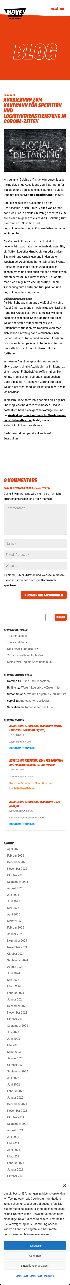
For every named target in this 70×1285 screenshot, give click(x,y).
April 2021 (13, 1150)
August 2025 (15, 888)
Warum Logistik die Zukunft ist (40, 687)
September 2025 (17, 881)
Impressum (49, 1276)
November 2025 (17, 868)
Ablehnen (35, 1255)
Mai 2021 (13, 1143)
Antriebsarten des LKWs (34, 700)
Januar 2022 (15, 1097)
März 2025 (14, 921)
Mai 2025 (13, 908)
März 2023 (14, 1052)
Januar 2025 (15, 934)
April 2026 (13, 849)
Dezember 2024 (17, 940)
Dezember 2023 (17, 1006)
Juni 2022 (13, 1084)
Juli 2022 (13, 1078)
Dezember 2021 (17, 1104)
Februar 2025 (15, 927)
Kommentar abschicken (43, 595)
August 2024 (15, 967)
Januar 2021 (15, 1169)
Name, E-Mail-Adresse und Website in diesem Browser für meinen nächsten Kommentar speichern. (34, 580)
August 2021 (15, 1130)
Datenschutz (22, 1276)
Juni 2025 (13, 901)
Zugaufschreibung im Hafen (25, 655)
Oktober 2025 (15, 875)
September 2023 (17, 1025)
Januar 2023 (15, 1058)
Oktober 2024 (15, 953)
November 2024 (17, 947)
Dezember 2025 (17, 862)
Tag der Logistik (17, 636)
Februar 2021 (15, 1163)
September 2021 (17, 1123)
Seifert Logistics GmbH (39, 195)
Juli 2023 (13, 1032)
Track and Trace (17, 642)
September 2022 (17, 1071)
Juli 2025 (13, 895)
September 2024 (17, 960)
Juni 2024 (13, 973)
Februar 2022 (15, 1091)
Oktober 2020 (15, 1176)
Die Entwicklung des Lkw (23, 649)
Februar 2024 (15, 993)
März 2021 (14, 1156)
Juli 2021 (13, 1137)
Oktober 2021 (15, 1117)
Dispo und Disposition (36, 681)
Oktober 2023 (15, 1019)
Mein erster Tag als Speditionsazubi (29, 662)
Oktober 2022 (15, 1065)
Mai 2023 (13, 1045)
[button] (64, 1185)
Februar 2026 (15, 855)
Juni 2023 (13, 1038)
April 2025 (13, 914)
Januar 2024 (15, 999)
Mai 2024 (13, 980)
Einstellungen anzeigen (35, 1265)
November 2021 (17, 1110)
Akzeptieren (35, 1245)
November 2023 (17, 1012)
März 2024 (14, 986)
